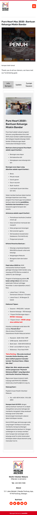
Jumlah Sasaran (29, 84)
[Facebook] (11, 503)
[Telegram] (25, 503)
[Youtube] (21, 503)
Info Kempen (8, 84)
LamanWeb (24, 513)
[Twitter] (14, 503)
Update (19, 85)
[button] (34, 6)
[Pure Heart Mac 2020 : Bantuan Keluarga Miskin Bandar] (18, 44)
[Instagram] (18, 503)
